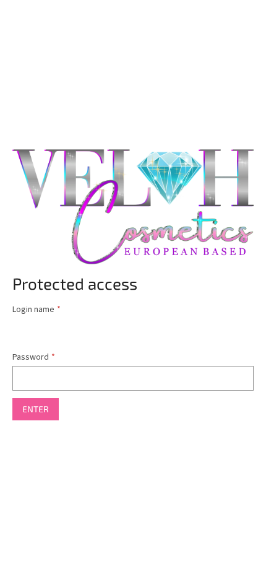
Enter (35, 409)
